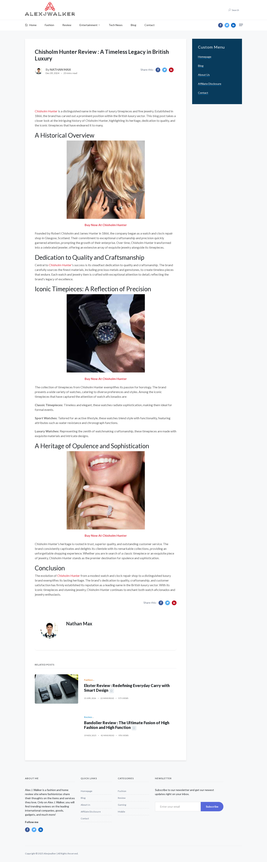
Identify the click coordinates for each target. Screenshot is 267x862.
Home (33, 25)
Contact (149, 25)
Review (66, 25)
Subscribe (212, 806)
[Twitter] (227, 25)
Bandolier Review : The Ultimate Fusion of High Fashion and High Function (126, 725)
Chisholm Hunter (46, 111)
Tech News (116, 25)
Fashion (49, 25)
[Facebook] (220, 25)
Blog (133, 25)
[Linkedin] (233, 25)
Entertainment (89, 25)
